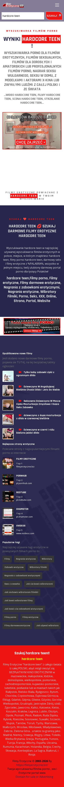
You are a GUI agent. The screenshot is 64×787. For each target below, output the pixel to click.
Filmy (7, 558)
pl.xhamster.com (24, 516)
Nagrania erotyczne (26, 558)
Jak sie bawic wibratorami (39, 583)
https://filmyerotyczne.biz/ (32, 765)
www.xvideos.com (25, 533)
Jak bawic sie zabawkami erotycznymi (23, 608)
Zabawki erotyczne (13, 567)
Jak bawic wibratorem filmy (18, 600)
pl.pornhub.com (24, 483)
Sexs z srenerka (12, 583)
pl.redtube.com (23, 499)
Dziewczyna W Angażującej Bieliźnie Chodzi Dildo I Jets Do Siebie (38, 388)
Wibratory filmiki (38, 567)
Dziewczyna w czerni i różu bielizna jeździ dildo (35, 431)
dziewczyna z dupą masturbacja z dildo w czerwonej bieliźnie (38, 417)
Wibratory (47, 558)
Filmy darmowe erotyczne (17, 625)
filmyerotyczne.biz (25, 466)
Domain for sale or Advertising (34, 777)
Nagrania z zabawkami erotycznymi (22, 575)
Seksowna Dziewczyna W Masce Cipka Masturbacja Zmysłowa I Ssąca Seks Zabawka (38, 404)
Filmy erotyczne (30, 617)
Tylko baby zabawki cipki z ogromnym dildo (35, 374)
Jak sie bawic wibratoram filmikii (21, 592)
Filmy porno (10, 617)
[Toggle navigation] (57, 5)
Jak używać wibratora (47, 625)
